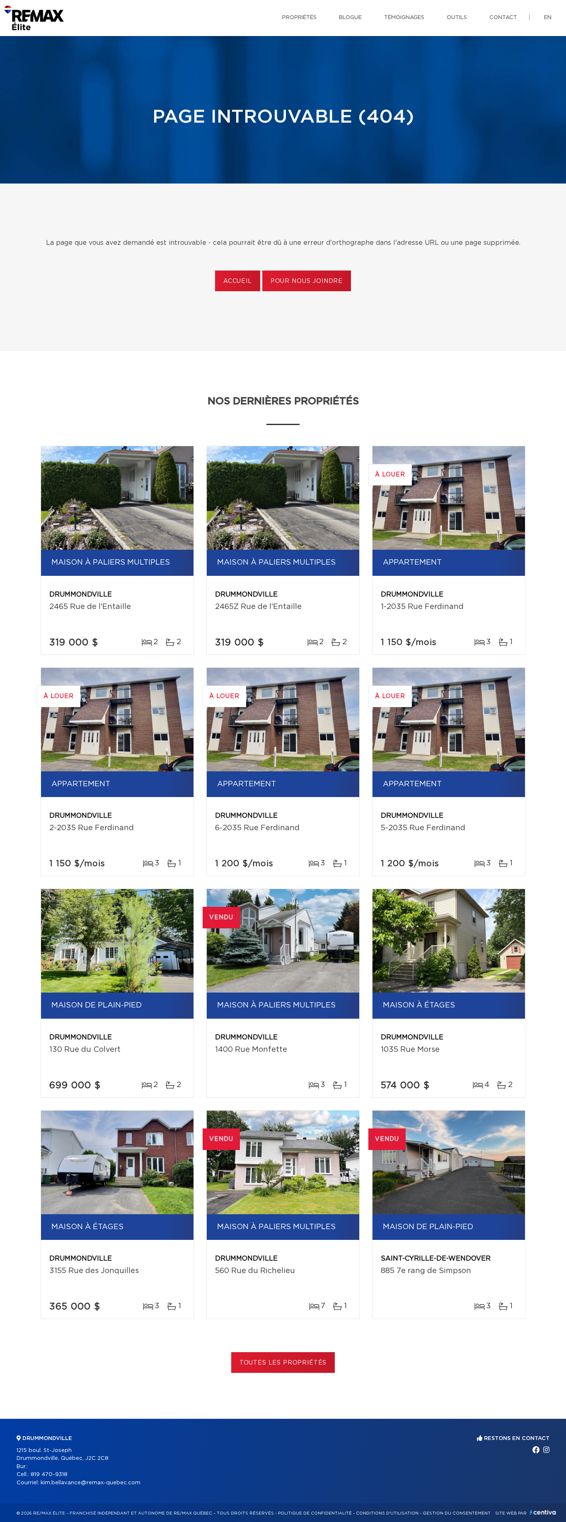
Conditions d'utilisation (387, 1513)
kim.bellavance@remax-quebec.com (90, 1483)
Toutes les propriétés (283, 1363)
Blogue (350, 17)
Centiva (543, 1512)
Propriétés (299, 17)
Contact (503, 17)
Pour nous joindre (307, 281)
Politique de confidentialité (315, 1513)
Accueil (237, 281)
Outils (457, 17)
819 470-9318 (49, 1474)
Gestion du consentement (457, 1513)
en (547, 17)
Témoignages (404, 17)
